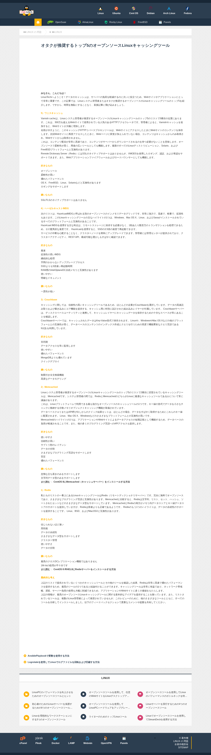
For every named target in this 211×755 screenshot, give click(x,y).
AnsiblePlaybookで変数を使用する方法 (48, 656)
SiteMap (183, 747)
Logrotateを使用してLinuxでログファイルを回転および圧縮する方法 (64, 662)
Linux (58, 32)
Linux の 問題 (34, 32)
